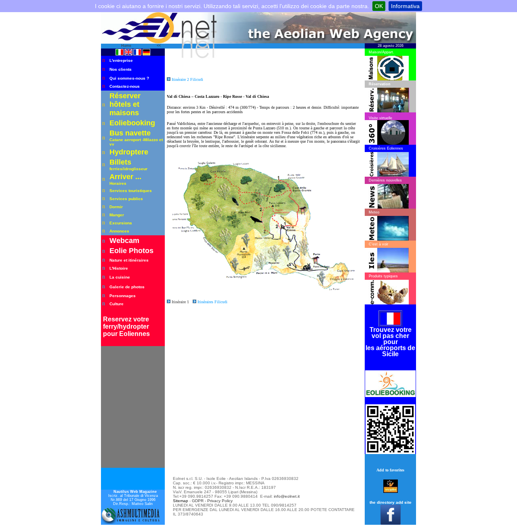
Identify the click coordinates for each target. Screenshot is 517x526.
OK (379, 6)
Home (126, 46)
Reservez (118, 319)
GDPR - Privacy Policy (212, 501)
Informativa (405, 6)
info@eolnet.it (287, 496)
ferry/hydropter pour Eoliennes (126, 330)
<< (159, 46)
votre (141, 319)
